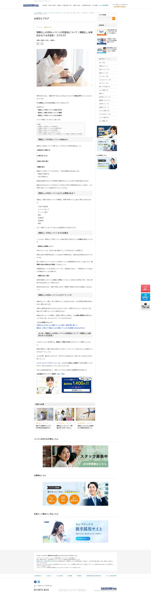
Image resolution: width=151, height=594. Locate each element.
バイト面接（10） (104, 90)
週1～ (42, 561)
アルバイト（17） (104, 83)
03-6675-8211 (120, 7)
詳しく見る (61, 374)
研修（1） (102, 93)
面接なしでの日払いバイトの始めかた (48, 126)
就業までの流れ (76, 5)
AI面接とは (59, 5)
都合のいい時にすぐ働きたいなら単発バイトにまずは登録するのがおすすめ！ (61, 328)
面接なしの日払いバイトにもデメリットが (49, 132)
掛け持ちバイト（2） (105, 97)
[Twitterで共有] (42, 43)
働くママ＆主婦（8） (105, 86)
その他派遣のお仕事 (86, 5)
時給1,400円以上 (48, 561)
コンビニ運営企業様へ (104, 5)
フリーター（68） (104, 76)
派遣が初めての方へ (67, 5)
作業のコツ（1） (103, 66)
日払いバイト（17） (104, 69)
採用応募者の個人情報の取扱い (94, 575)
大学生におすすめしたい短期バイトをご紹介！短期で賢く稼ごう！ (58, 325)
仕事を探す (44, 5)
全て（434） (102, 62)
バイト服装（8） (103, 121)
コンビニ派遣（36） (104, 110)
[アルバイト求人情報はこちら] (75, 456)
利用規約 (79, 575)
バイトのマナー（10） (105, 114)
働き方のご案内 (52, 5)
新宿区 (38, 561)
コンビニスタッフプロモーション (47, 363)
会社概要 (70, 575)
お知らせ (49, 575)
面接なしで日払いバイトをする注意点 (48, 130)
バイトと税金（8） (104, 117)
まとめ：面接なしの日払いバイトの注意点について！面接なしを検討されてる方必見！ (61, 134)
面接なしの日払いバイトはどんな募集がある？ (51, 128)
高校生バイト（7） (104, 107)
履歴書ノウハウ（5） (105, 100)
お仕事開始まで (38, 575)
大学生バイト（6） (104, 103)
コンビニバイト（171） (105, 79)
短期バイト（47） (104, 73)
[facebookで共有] (38, 43)
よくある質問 (95, 5)
